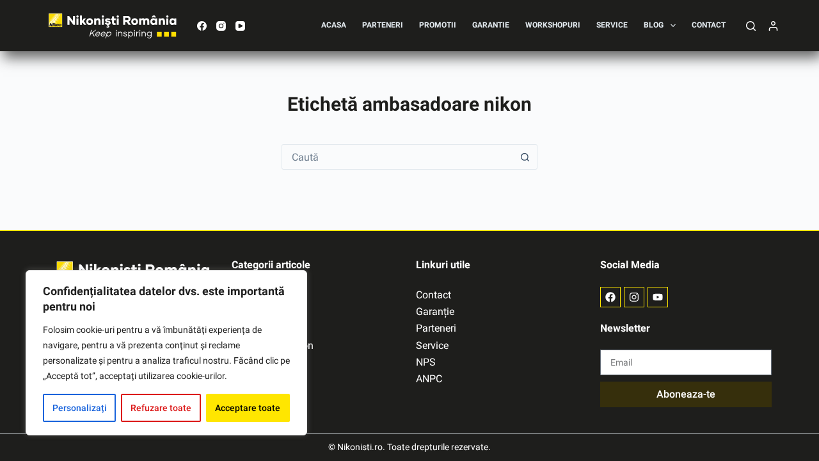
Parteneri (382, 24)
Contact (709, 24)
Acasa (333, 24)
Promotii (437, 24)
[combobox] (397, 157)
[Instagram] (221, 26)
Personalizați (79, 408)
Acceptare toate (247, 408)
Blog (654, 24)
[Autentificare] (773, 26)
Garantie (490, 24)
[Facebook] (202, 26)
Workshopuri (552, 24)
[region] (166, 352)
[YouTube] (240, 26)
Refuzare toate (161, 408)
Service (612, 24)
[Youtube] (658, 297)
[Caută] (751, 26)
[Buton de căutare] (525, 157)
